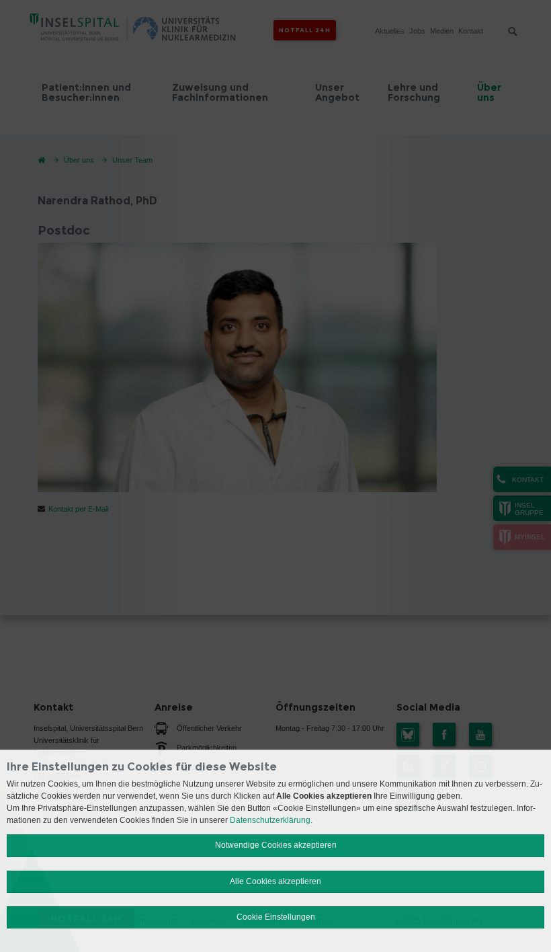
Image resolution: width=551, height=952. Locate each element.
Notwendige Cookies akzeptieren (276, 845)
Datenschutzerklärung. (271, 820)
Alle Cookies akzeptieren (275, 881)
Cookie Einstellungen (276, 917)
